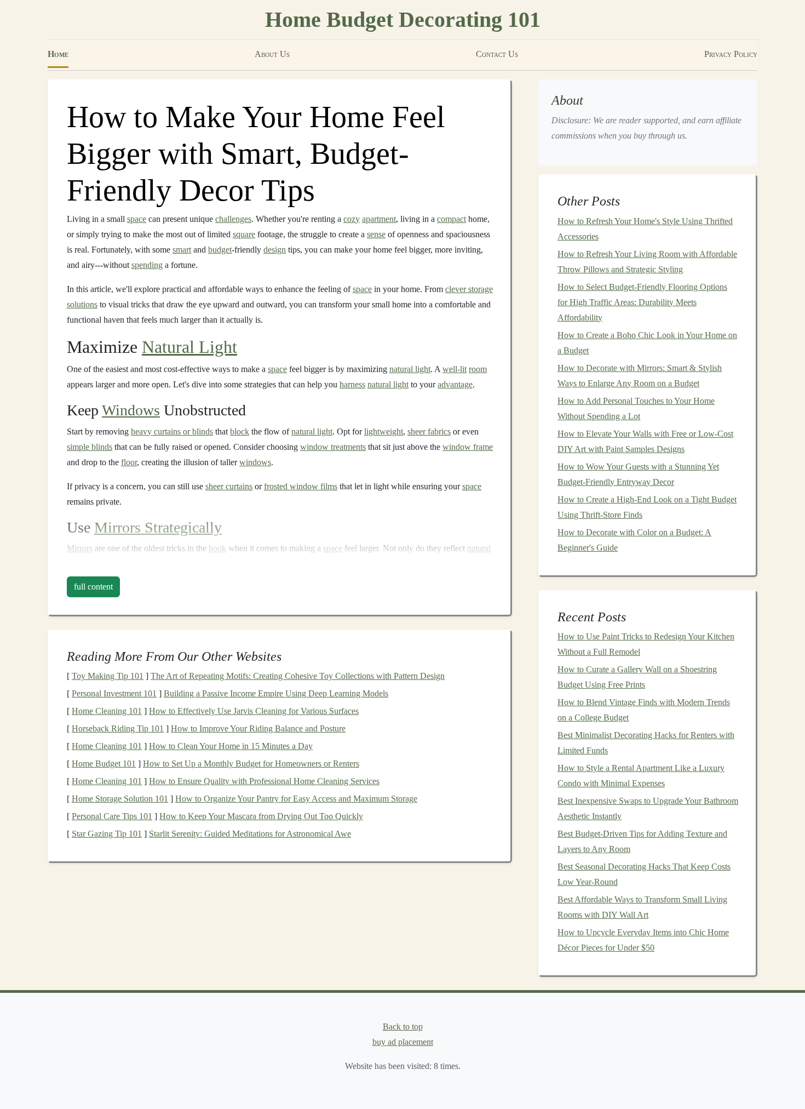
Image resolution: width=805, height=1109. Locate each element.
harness (352, 384)
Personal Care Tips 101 (112, 816)
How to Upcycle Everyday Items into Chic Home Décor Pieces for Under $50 (643, 940)
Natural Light (189, 347)
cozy (351, 219)
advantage (455, 384)
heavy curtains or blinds (172, 431)
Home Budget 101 (104, 763)
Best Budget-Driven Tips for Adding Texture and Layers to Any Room (642, 841)
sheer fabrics (429, 431)
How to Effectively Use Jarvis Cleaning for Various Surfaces (254, 711)
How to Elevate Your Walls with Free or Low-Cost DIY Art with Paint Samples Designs (645, 441)
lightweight (383, 431)
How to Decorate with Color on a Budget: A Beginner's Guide (634, 540)
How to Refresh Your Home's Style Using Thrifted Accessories (645, 228)
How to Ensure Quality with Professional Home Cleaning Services (264, 781)
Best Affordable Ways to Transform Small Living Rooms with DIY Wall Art (642, 907)
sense (376, 234)
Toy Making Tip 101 (107, 676)
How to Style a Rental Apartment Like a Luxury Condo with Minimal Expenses (641, 775)
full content (93, 586)
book (217, 548)
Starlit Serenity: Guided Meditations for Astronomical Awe (250, 833)
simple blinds (89, 446)
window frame (467, 446)
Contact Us (497, 54)
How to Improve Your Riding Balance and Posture (258, 728)
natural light (409, 369)
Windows (131, 410)
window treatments (333, 446)
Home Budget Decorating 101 (402, 19)
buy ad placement (402, 1042)
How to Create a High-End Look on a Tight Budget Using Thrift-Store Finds (647, 507)
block (239, 431)
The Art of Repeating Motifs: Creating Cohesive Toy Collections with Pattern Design (298, 676)
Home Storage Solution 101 (120, 798)
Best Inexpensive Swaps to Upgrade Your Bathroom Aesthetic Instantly (647, 808)
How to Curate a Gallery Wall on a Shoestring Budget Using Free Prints (637, 677)
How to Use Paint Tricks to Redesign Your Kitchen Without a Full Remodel (645, 644)
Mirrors (80, 548)
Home (58, 54)
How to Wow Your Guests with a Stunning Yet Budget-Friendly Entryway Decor (638, 474)
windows (255, 462)
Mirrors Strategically (158, 527)
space (136, 219)
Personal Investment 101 (114, 693)
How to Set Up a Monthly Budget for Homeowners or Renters (251, 763)
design (274, 249)
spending (147, 265)
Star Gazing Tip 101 (107, 833)
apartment (379, 219)
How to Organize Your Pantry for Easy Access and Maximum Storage (296, 798)
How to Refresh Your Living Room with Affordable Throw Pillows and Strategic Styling (647, 261)
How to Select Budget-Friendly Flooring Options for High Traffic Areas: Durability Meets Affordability (642, 302)
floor (129, 462)
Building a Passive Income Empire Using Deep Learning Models (276, 693)
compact (451, 219)
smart (182, 249)
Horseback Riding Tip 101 (118, 728)
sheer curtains (228, 486)
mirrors (309, 563)
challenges (233, 219)
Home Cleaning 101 (107, 711)
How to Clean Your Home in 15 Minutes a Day (231, 746)
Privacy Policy (730, 54)
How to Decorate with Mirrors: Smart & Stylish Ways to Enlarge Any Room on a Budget (639, 375)
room (478, 369)
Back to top (403, 1026)
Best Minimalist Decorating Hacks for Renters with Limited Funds (645, 742)
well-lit (454, 369)
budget (220, 249)
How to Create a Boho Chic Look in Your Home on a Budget (647, 342)
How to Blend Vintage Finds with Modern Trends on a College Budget (643, 710)
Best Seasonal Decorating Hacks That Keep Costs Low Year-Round (644, 874)
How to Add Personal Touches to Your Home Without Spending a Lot (636, 408)
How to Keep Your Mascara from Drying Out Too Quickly (261, 816)
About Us (272, 54)
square (244, 234)
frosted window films (300, 486)
